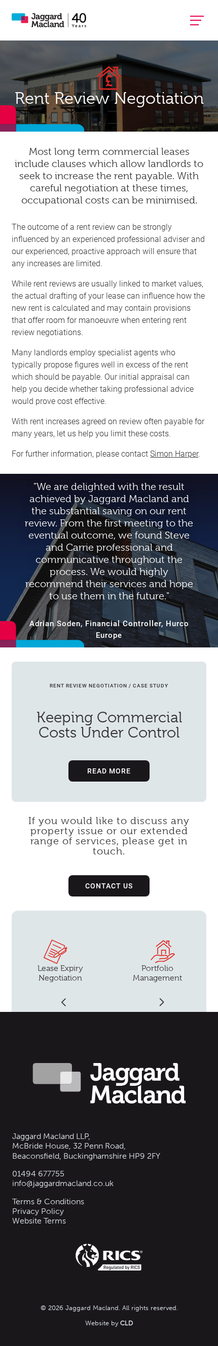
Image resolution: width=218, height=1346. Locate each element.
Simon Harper (174, 453)
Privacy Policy (38, 1211)
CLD (126, 1323)
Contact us (109, 885)
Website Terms (39, 1221)
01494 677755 (38, 1173)
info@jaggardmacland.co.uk (63, 1183)
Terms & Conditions (48, 1201)
